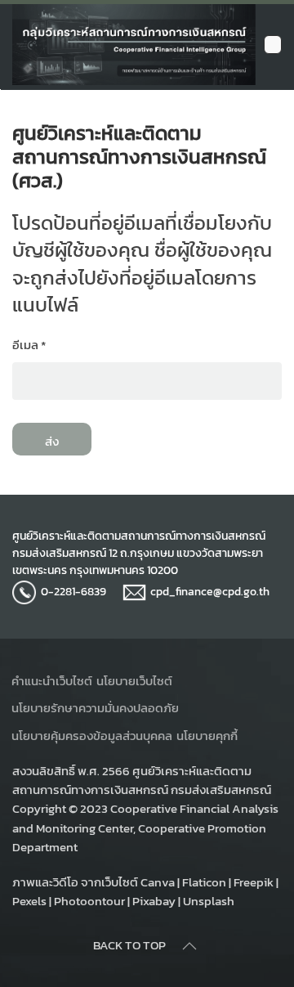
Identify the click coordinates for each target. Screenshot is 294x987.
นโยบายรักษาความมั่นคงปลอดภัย (95, 707)
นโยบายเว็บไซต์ (134, 680)
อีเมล (29, 344)
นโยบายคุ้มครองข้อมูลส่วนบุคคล (91, 735)
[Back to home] (134, 44)
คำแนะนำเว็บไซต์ (51, 680)
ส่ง (52, 441)
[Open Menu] (273, 44)
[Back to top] (189, 946)
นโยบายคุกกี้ (207, 735)
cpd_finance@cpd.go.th (210, 591)
